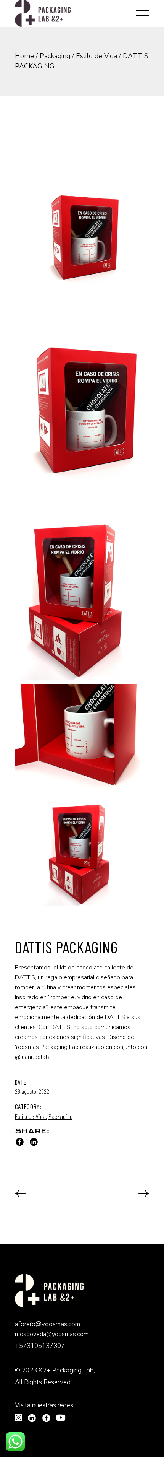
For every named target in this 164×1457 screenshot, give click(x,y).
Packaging (60, 1116)
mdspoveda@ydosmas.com (51, 1334)
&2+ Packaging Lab (66, 1370)
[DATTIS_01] (82, 738)
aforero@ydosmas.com (47, 1324)
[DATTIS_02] (82, 851)
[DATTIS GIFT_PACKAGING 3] (82, 419)
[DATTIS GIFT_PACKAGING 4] (82, 596)
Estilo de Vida (30, 1116)
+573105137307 (40, 1346)
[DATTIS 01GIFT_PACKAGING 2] (82, 235)
